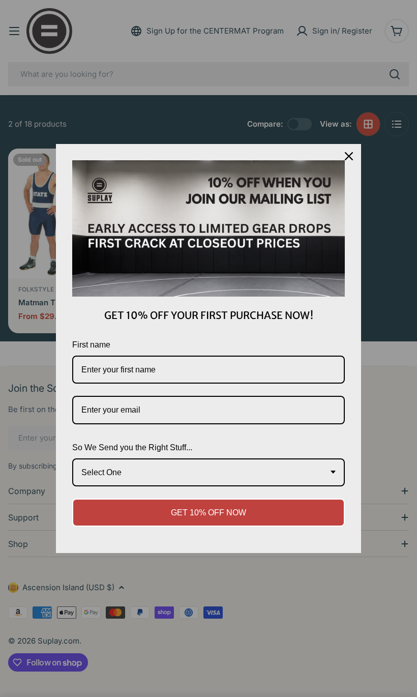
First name (91, 344)
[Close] (349, 156)
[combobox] (208, 472)
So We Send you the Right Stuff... (132, 447)
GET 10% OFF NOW (208, 512)
